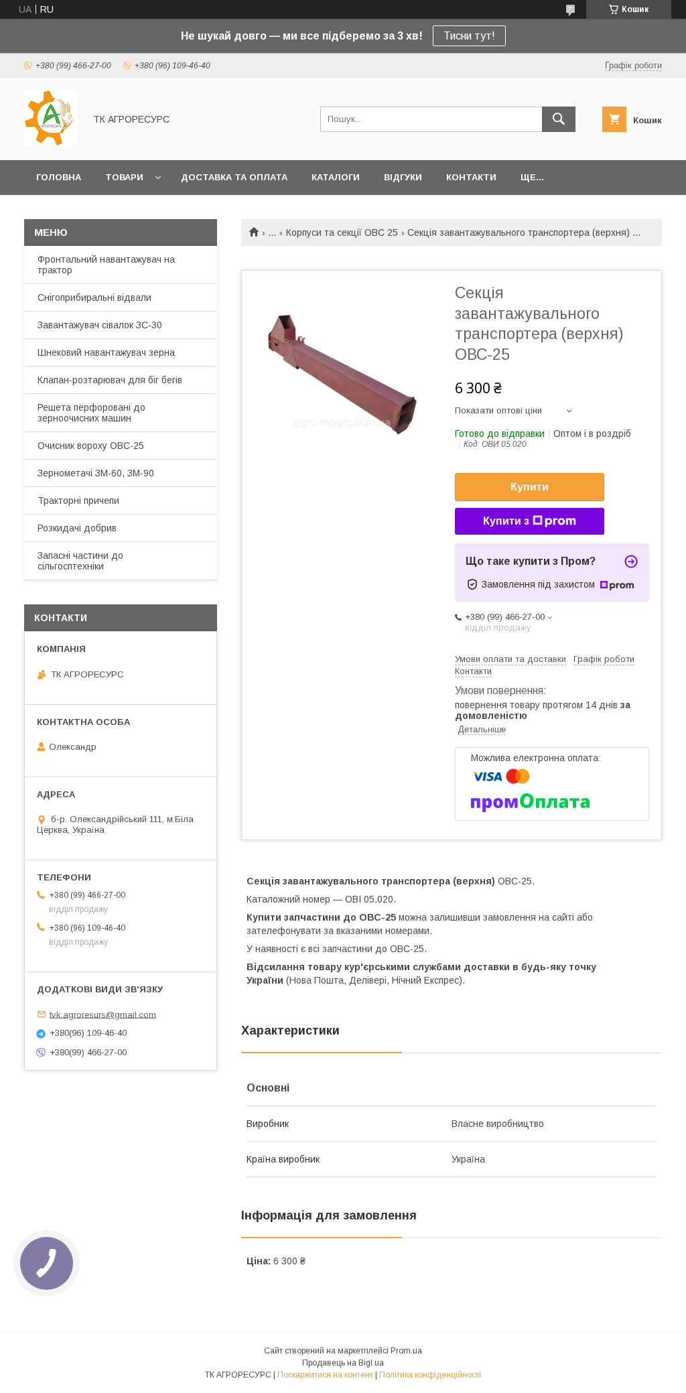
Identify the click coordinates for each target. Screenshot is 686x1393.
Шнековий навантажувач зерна (106, 352)
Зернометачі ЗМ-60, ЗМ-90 (96, 473)
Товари (124, 177)
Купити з (506, 521)
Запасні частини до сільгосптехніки (80, 561)
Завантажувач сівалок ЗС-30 (100, 325)
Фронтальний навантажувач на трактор (106, 264)
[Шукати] (558, 119)
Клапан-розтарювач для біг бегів (110, 380)
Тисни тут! (469, 36)
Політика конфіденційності (430, 1375)
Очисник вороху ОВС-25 (91, 445)
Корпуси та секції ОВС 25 (342, 232)
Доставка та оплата (234, 177)
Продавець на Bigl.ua (343, 1363)
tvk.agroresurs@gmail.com (103, 1014)
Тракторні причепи (78, 500)
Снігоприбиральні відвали (94, 297)
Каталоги (336, 177)
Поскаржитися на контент (325, 1375)
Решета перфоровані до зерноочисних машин (91, 412)
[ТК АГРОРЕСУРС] (50, 142)
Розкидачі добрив (77, 528)
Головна (58, 177)
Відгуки (403, 177)
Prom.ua (406, 1350)
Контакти (471, 177)
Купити (529, 486)
